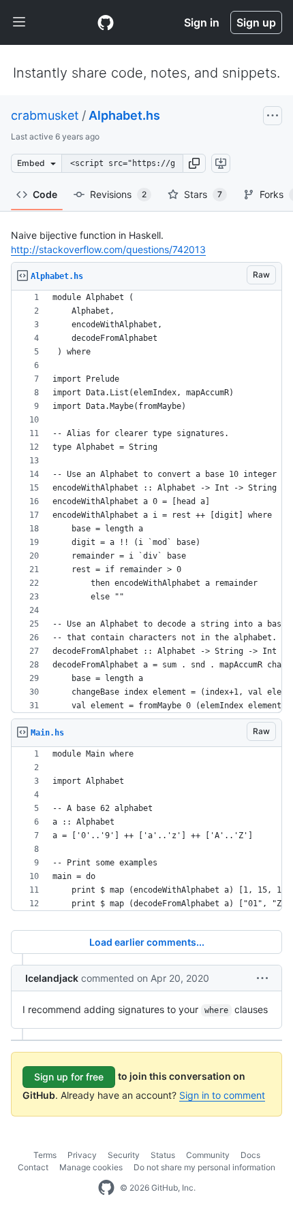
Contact (33, 1167)
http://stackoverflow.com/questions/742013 (108, 249)
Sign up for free (69, 1076)
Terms (45, 1155)
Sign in (201, 22)
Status (163, 1155)
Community (208, 1155)
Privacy (82, 1155)
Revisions (118, 194)
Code (45, 194)
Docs (250, 1155)
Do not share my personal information (204, 1167)
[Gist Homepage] (105, 22)
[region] (146, 502)
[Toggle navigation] (19, 22)
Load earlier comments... (146, 942)
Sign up (256, 22)
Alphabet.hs (124, 115)
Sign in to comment (222, 1095)
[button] (194, 163)
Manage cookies (91, 1167)
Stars (203, 194)
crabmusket (45, 115)
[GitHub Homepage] (106, 1188)
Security (124, 1155)
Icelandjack (51, 978)
